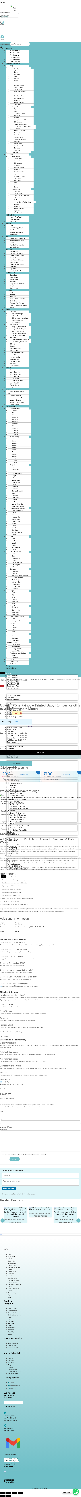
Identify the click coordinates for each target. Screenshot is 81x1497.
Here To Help (12, 1345)
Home (1, 679)
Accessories (11, 1328)
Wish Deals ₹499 (13, 684)
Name (2, 1111)
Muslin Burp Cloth (13, 853)
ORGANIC (11, 1330)
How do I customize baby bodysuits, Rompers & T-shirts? (14, 1278)
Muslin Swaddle (12, 843)
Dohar (9, 855)
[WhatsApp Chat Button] (76, 1492)
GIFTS (10, 1325)
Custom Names (14, 664)
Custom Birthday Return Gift (19, 826)
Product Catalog (12, 1369)
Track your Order (13, 1343)
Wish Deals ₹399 (13, 682)
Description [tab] (5, 811)
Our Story (11, 1363)
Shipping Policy (12, 1265)
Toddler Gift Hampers (17, 821)
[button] (40, 46)
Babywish (3, 2)
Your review (4, 1129)
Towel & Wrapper (13, 699)
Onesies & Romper (20, 213)
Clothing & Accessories (14, 679)
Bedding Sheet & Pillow (17, 241)
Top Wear (23, 799)
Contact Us (11, 1360)
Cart (9, 1254)
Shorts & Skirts (4, 799)
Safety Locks (11, 729)
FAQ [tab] (2, 818)
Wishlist (10, 1259)
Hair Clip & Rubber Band (23, 126)
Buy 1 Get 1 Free (13, 686)
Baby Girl (10, 797)
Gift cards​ (10, 832)
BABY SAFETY (12, 1308)
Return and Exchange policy (14, 1285)
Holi (9, 1319)
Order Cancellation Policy (13, 1290)
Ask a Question (8, 1188)
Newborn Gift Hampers (18, 813)
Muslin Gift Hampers (17, 819)
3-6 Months (26, 927)
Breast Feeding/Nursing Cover (15, 392)
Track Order (11, 1261)
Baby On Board (14, 288)
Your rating (3, 1127)
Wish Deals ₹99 (12, 676)
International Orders (14, 1348)
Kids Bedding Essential (15, 717)
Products (10, 1367)
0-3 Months (18, 927)
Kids (26, 679)
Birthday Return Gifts (17, 795)
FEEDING (11, 1323)
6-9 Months (33, 927)
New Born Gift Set (16, 793)
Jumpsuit (46, 797)
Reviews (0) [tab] (5, 829)
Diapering (11, 1321)
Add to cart (40, 753)
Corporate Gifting (15, 366)
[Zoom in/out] (2, 1493)
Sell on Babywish (13, 1373)
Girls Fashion (34, 679)
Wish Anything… (5, 12)
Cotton (17, 931)
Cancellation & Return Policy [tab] (11, 825)
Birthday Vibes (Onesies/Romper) (12, 641)
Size (1, 733)
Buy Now (40, 757)
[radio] (50, 733)
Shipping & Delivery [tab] (8, 822)
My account (11, 1257)
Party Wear (11, 1332)
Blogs (9, 1365)
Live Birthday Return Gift (19, 342)
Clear (17, 743)
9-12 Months (41, 927)
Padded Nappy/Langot (14, 710)
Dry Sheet (10, 732)
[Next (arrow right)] (8, 1496)
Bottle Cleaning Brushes (15, 770)
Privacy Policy (12, 1271)
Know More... (4, 1036)
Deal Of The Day (13, 688)
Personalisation (12, 1313)
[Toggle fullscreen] (8, 1493)
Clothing (16, 797)
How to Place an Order (14, 1371)
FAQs (9, 1295)
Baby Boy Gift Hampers (18, 817)
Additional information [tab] (8, 814)
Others (10, 1334)
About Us (10, 1358)
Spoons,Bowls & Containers (18, 305)
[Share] (14, 1493)
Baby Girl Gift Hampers (18, 815)
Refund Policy (12, 1293)
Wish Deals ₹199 (13, 678)
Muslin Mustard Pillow (14, 845)
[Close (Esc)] (20, 1493)
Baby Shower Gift (16, 828)
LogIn (9, 1297)
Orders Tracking (12, 1282)
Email (2, 1119)
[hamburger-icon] (2, 673)
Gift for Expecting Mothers (19, 806)
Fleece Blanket (12, 841)
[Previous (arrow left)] (2, 1496)
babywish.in (27, 1032)
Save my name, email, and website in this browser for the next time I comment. (24, 1154)
